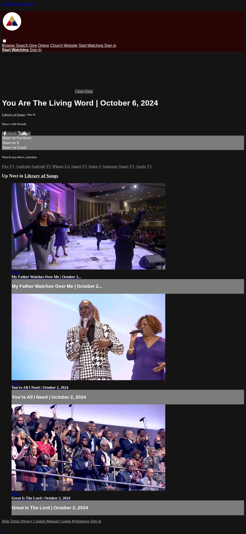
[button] (4, 40)
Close (80, 91)
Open (89, 91)
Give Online (39, 45)
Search (22, 45)
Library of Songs (14, 114)
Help (6, 521)
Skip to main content (17, 4)
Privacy (27, 521)
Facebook (10, 133)
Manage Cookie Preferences (68, 521)
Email (26, 133)
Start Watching (91, 45)
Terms (15, 521)
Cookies (40, 521)
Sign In (36, 50)
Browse (9, 45)
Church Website (64, 45)
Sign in (110, 45)
